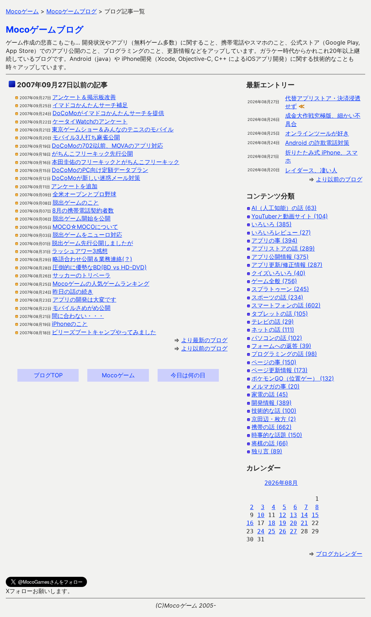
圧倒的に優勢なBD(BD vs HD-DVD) (100, 267)
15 (315, 515)
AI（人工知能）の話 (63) (284, 207)
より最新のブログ (204, 340)
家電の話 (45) (269, 394)
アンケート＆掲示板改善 (84, 97)
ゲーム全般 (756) (274, 281)
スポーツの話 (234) (277, 297)
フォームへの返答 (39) (281, 345)
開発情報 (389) (271, 402)
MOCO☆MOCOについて (85, 226)
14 (304, 515)
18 (271, 523)
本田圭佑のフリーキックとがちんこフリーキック (115, 161)
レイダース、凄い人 (311, 170)
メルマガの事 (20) (275, 386)
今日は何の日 (188, 375)
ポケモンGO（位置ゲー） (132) (292, 378)
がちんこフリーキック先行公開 (92, 153)
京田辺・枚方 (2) (273, 419)
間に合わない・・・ (78, 315)
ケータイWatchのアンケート (90, 121)
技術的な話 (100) (273, 410)
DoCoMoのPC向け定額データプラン (100, 169)
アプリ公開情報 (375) (280, 256)
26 (282, 531)
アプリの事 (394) (274, 240)
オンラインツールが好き (317, 133)
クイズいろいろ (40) (278, 273)
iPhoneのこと (70, 323)
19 (282, 523)
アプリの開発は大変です (84, 299)
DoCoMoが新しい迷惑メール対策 (96, 177)
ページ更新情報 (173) (279, 370)
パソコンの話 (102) (276, 337)
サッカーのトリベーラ (82, 275)
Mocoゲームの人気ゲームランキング (101, 283)
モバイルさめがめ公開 (82, 307)
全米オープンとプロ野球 (84, 194)
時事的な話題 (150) (276, 434)
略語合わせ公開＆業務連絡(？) (92, 259)
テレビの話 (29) (272, 321)
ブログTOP (48, 375)
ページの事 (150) (273, 362)
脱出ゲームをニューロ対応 (87, 234)
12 (282, 515)
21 (304, 523)
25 (271, 531)
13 (293, 515)
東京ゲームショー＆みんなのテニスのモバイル (113, 129)
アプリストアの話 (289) (283, 248)
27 (293, 531)
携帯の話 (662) (271, 427)
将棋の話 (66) (269, 443)
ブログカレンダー (339, 553)
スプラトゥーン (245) (280, 289)
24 (260, 531)
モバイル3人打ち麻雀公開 (86, 137)
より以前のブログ (204, 348)
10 (260, 515)
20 (293, 523)
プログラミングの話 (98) (284, 353)
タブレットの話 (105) (279, 313)
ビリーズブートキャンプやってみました (104, 332)
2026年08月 (281, 482)
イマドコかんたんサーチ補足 (90, 105)
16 (250, 523)
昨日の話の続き (73, 291)
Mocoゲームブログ (45, 29)
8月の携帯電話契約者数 (83, 210)
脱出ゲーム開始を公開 (82, 218)
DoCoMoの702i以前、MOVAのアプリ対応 (107, 145)
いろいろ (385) (271, 224)
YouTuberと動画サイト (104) (289, 216)
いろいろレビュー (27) (281, 232)
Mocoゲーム (118, 375)
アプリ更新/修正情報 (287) (286, 264)
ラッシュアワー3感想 (80, 251)
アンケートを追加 (74, 186)
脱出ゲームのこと (76, 202)
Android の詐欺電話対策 (317, 142)
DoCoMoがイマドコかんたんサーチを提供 (108, 113)
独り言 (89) (266, 451)
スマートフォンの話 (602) (286, 305)
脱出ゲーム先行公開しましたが (92, 243)
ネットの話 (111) (272, 329)
